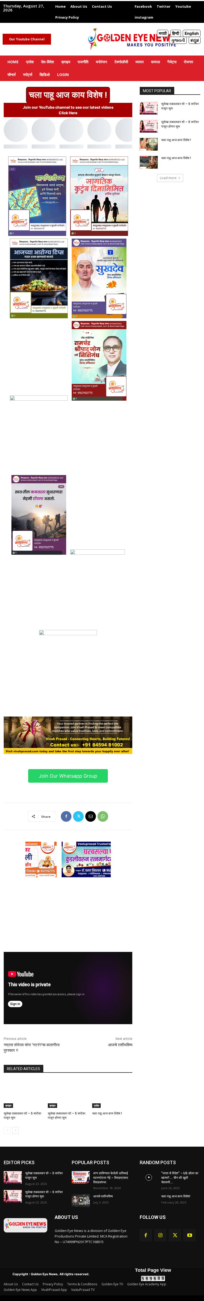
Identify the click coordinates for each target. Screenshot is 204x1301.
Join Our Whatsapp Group (68, 776)
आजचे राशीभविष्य (120, 1045)
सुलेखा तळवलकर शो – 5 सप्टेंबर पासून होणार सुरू (44, 1194)
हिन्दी (175, 33)
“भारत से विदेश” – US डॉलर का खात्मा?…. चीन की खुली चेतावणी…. (179, 1177)
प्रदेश (96, 1105)
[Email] (90, 816)
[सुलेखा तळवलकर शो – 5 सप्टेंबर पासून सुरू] (24, 1094)
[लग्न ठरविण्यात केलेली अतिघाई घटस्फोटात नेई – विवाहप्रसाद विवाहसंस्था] (81, 1177)
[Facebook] (66, 816)
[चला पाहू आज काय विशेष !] (112, 1094)
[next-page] (15, 1130)
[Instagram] (160, 1235)
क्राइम (8, 1105)
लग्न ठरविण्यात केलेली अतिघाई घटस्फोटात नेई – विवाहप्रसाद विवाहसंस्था (110, 1177)
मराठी (163, 33)
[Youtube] (190, 1235)
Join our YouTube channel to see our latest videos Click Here (68, 110)
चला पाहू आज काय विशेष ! (107, 1113)
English (192, 33)
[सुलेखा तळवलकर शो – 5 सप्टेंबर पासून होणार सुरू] (68, 1094)
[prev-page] (7, 1130)
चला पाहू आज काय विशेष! (175, 1196)
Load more (168, 178)
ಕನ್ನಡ (194, 40)
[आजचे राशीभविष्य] (81, 1200)
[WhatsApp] (102, 816)
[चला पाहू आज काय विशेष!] (149, 1200)
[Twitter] (78, 816)
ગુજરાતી (178, 40)
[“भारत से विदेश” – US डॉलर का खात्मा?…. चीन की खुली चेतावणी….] (149, 1177)
